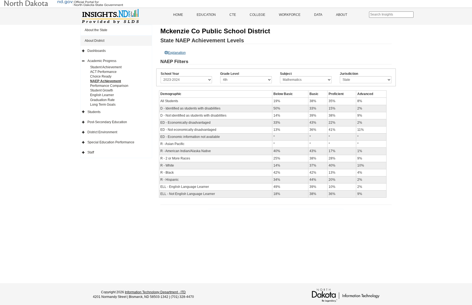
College (257, 15)
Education (206, 15)
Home (178, 15)
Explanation (177, 53)
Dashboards (96, 51)
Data (318, 15)
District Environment (102, 132)
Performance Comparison (109, 86)
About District (94, 41)
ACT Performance (103, 72)
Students (94, 112)
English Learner (102, 95)
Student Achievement (106, 67)
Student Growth (101, 90)
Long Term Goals (103, 104)
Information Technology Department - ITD (155, 292)
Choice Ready (100, 76)
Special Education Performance (110, 142)
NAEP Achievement (105, 81)
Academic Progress (101, 61)
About (341, 15)
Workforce (289, 15)
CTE (232, 15)
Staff (90, 152)
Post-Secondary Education (107, 122)
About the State (96, 30)
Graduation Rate (102, 100)
